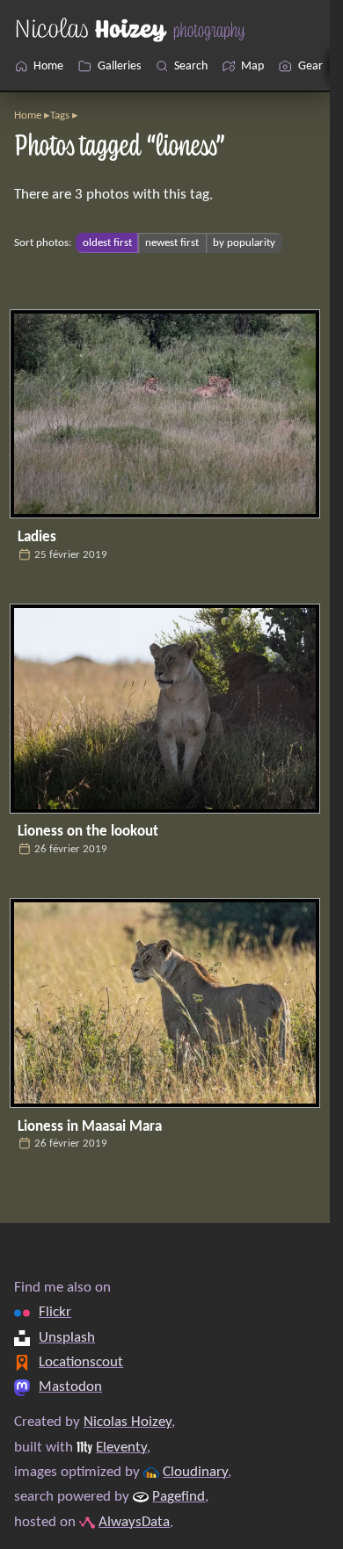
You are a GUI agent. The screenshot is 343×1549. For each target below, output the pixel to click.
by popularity (244, 243)
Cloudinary (195, 1472)
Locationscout (81, 1362)
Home (27, 115)
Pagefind (178, 1496)
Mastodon (70, 1386)
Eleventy (121, 1447)
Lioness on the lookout (88, 831)
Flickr (55, 1312)
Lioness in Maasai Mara (90, 1126)
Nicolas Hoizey (128, 1422)
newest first (172, 243)
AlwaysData (134, 1522)
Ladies (37, 537)
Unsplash (67, 1337)
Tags (59, 115)
